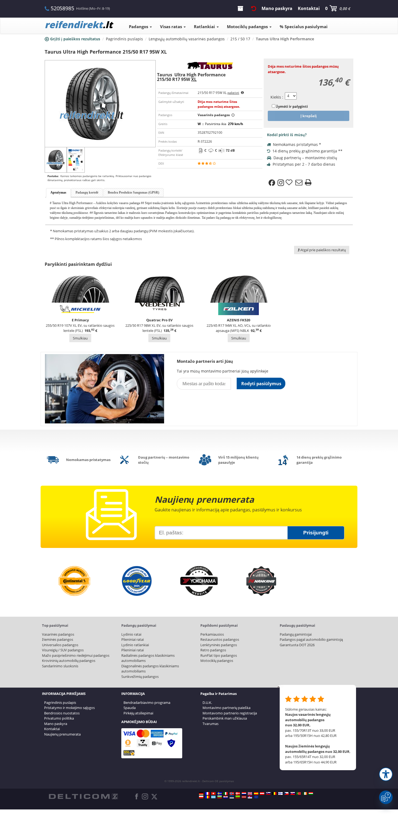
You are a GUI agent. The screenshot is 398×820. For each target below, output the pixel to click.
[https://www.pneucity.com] (298, 793)
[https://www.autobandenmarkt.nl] (244, 793)
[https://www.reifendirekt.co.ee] (232, 797)
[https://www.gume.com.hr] (225, 797)
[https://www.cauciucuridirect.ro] (207, 797)
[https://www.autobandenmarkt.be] (274, 793)
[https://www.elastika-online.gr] (213, 797)
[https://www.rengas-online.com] (280, 793)
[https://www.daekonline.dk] (238, 793)
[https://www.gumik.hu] (311, 793)
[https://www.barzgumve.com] (219, 797)
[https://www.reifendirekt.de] (201, 793)
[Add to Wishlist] (290, 182)
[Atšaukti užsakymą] (253, 8)
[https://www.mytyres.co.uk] (250, 793)
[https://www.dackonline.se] (219, 793)
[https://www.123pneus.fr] (207, 793)
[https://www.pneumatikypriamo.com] (293, 793)
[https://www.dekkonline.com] (232, 793)
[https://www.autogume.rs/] (250, 797)
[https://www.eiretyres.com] (305, 793)
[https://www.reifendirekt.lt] (238, 797)
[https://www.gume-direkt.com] (268, 793)
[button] (386, 774)
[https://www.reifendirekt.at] (262, 793)
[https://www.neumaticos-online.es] (256, 793)
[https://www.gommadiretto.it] (225, 793)
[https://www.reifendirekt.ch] (213, 793)
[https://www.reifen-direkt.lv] (244, 797)
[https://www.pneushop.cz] (286, 793)
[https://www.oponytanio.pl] (201, 797)
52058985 (62, 8)
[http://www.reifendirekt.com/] (256, 797)
